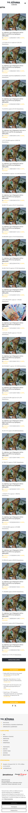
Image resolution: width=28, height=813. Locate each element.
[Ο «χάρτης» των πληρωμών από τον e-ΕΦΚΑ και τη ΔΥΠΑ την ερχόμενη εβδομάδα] (14, 119)
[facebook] (24, 770)
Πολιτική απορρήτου (8, 799)
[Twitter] (15, 705)
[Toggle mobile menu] (25, 3)
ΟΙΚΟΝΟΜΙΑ (6, 738)
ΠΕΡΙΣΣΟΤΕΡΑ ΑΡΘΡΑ (14, 659)
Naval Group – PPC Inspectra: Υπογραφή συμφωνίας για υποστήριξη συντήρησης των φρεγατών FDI (13, 693)
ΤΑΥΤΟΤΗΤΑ (6, 722)
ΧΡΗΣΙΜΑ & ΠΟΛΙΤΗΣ (8, 736)
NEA (4, 734)
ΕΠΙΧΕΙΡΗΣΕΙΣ (6, 742)
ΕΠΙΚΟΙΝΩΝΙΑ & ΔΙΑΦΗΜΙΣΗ (10, 726)
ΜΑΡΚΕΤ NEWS (7, 750)
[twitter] (27, 770)
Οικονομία (5, 39)
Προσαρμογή (14, 806)
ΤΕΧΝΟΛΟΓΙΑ (6, 746)
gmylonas (6, 37)
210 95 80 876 (6, 766)
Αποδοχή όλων (14, 803)
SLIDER (22, 37)
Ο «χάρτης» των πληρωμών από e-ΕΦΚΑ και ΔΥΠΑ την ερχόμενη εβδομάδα (12, 34)
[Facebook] (13, 705)
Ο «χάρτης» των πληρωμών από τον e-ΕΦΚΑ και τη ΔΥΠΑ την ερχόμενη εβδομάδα (14, 131)
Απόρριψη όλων (14, 810)
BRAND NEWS (6, 755)
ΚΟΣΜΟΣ (5, 748)
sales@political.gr (7, 768)
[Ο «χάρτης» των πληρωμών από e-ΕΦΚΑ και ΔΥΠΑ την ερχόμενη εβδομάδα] (14, 21)
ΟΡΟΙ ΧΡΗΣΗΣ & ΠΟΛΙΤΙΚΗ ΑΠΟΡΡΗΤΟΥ (13, 724)
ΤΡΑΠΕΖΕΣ (5, 740)
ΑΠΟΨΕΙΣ (5, 753)
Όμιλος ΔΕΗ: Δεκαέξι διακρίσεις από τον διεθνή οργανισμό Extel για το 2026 (12, 686)
